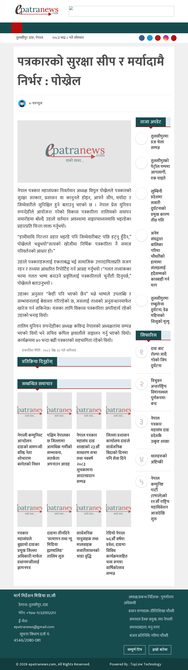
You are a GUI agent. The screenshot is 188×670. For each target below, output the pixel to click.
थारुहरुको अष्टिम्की (159, 459)
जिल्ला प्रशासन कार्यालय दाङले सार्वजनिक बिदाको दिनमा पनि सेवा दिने (118, 447)
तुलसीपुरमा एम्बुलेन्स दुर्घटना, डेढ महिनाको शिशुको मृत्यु (160, 310)
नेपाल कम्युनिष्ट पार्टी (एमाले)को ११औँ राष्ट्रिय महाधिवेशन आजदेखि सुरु (160, 498)
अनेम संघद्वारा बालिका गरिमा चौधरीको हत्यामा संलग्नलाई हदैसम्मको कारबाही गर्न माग (160, 259)
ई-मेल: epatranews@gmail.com (34, 624)
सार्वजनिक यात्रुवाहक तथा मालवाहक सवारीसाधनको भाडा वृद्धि (88, 545)
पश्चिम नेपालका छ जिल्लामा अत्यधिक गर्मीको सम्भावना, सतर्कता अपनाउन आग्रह (59, 452)
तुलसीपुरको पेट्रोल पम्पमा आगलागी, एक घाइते (160, 170)
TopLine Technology (145, 664)
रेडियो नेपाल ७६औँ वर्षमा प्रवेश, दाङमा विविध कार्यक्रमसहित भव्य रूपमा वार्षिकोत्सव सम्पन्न (116, 553)
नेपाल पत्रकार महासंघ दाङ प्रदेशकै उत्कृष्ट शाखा (160, 430)
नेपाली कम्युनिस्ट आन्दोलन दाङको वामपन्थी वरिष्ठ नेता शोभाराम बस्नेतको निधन (29, 450)
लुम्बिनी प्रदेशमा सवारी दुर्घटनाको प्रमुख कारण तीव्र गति (160, 206)
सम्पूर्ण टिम (134, 650)
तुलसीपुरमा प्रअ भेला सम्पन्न (159, 142)
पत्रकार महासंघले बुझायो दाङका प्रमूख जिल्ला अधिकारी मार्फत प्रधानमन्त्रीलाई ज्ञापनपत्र (29, 550)
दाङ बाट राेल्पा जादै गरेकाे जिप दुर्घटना (159, 357)
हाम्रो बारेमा (160, 650)
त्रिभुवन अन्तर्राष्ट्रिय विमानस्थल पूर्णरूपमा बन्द (159, 392)
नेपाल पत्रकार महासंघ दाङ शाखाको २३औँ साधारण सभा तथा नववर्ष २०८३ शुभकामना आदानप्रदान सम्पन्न (88, 458)
